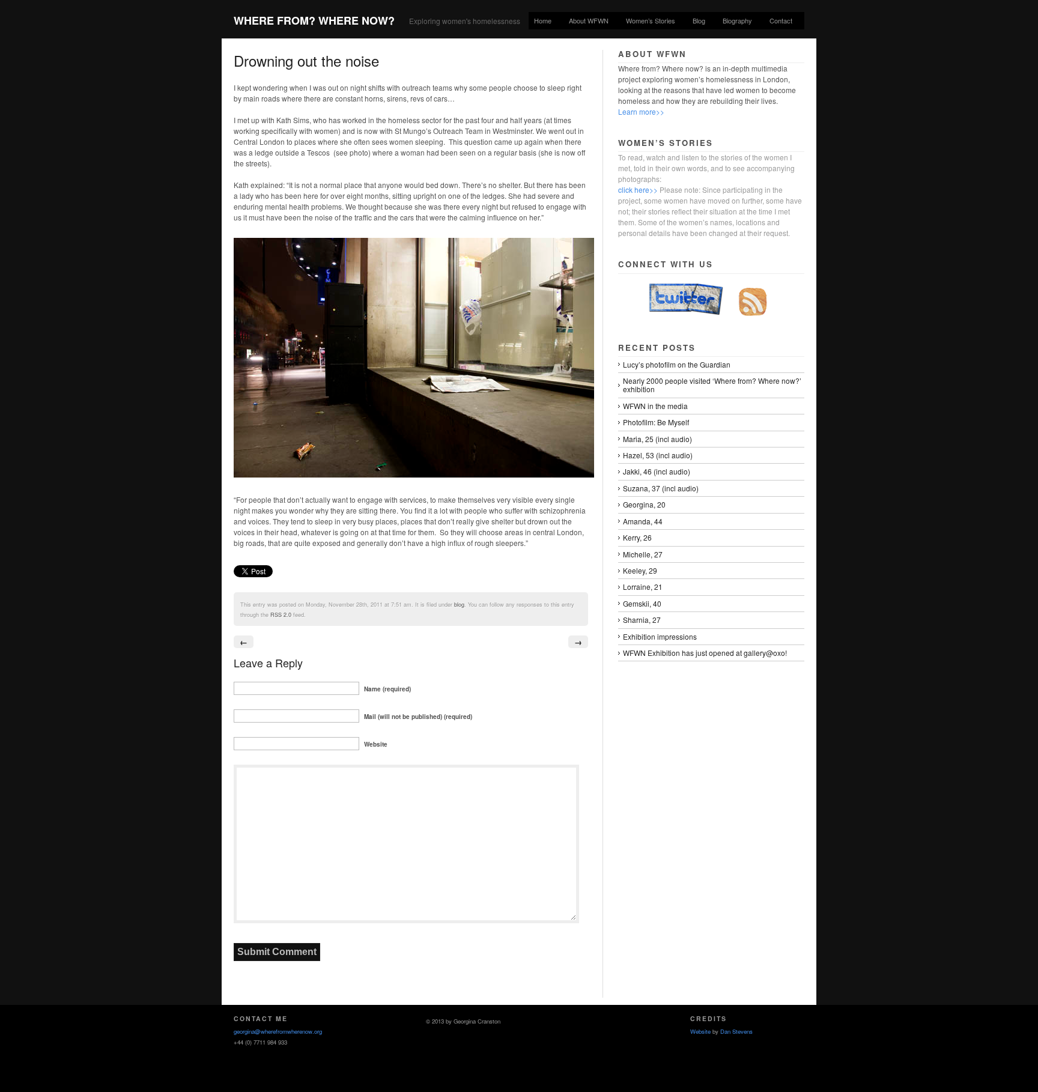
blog (459, 604)
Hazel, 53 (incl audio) (658, 455)
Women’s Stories (650, 20)
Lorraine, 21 (643, 586)
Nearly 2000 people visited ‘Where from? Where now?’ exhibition (712, 384)
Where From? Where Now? (314, 20)
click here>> (638, 189)
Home (542, 20)
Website (700, 1031)
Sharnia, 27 (642, 619)
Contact (780, 20)
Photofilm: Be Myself (656, 422)
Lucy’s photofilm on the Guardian (676, 364)
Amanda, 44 (643, 521)
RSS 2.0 (280, 614)
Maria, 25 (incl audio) (657, 439)
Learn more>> (641, 111)
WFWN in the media (655, 406)
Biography (737, 20)
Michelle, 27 (643, 554)
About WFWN (589, 20)
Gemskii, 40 (642, 603)
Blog (699, 20)
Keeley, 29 (640, 570)
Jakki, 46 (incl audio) (656, 471)
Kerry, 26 (637, 537)
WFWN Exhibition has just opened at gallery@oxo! (705, 653)
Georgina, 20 (644, 504)
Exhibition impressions (660, 636)
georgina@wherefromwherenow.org (278, 1031)
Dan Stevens (736, 1031)
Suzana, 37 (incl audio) (661, 488)
